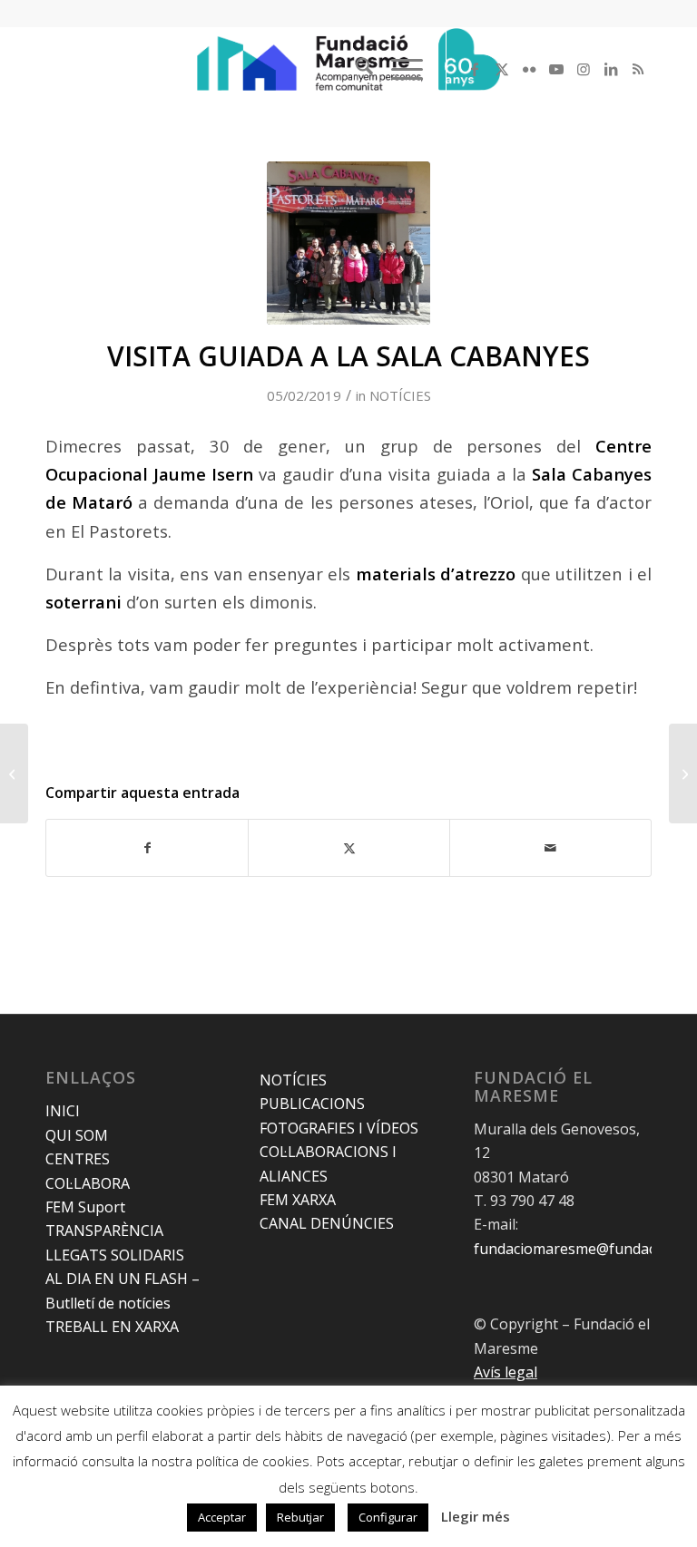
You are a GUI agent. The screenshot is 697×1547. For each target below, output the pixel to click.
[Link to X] (501, 69)
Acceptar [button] (222, 1517)
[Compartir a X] (349, 848)
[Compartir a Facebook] (147, 848)
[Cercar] (355, 69)
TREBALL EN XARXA (112, 1327)
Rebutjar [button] (300, 1517)
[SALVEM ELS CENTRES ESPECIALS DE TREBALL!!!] (14, 773)
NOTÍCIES (400, 395)
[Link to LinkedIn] (610, 69)
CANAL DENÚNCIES (327, 1223)
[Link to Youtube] (556, 69)
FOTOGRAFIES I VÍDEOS (339, 1128)
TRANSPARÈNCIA (104, 1231)
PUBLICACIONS (312, 1104)
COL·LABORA (87, 1183)
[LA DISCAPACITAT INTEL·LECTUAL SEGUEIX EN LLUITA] (683, 773)
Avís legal (505, 1372)
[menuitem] (355, 69)
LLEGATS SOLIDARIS (114, 1255)
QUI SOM (76, 1135)
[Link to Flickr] (529, 69)
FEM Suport (85, 1207)
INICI (62, 1111)
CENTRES (77, 1159)
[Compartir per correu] (550, 848)
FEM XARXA (298, 1200)
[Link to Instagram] (583, 69)
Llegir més (475, 1516)
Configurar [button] (387, 1517)
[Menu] (398, 69)
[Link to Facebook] (474, 69)
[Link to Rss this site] (638, 69)
